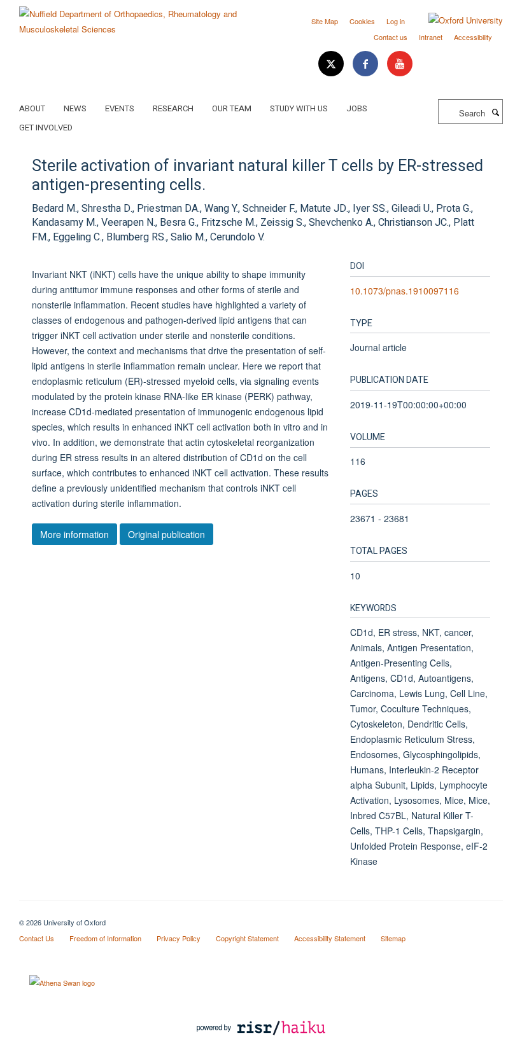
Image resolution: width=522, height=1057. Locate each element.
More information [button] (74, 534)
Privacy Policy (179, 938)
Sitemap (393, 938)
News (75, 108)
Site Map (324, 21)
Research (173, 108)
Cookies (362, 21)
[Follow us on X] (332, 64)
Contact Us (36, 938)
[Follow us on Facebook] (367, 64)
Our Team (231, 108)
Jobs (356, 108)
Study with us (299, 108)
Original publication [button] (166, 534)
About (32, 108)
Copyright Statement (247, 938)
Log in (395, 21)
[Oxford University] (456, 20)
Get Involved (46, 127)
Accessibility (473, 37)
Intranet (430, 37)
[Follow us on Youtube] (400, 64)
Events (119, 108)
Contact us (390, 37)
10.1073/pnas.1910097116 (404, 290)
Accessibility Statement (329, 938)
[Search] (495, 112)
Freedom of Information (105, 938)
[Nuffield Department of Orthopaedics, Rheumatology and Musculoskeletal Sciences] (135, 17)
